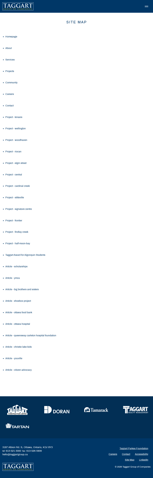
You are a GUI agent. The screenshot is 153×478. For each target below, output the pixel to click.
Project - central (13, 174)
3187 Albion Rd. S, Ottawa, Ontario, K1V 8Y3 (27, 447)
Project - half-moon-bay (17, 243)
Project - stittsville (14, 197)
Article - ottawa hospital (17, 324)
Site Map (129, 460)
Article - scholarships (16, 266)
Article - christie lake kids (18, 347)
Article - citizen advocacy (18, 370)
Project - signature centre (18, 209)
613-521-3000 (13, 450)
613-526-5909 (34, 450)
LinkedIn (143, 460)
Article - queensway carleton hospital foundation (30, 335)
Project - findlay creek (16, 232)
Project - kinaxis (13, 117)
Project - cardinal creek (17, 186)
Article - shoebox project (18, 301)
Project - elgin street (15, 163)
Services (10, 59)
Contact (9, 105)
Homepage (11, 36)
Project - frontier (13, 220)
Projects (9, 71)
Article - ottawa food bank (18, 312)
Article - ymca (12, 278)
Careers (9, 94)
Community (11, 82)
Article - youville (13, 358)
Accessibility (141, 454)
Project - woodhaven (16, 140)
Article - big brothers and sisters (22, 289)
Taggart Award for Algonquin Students (25, 255)
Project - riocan (13, 151)
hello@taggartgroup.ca (15, 454)
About (8, 48)
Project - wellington (15, 128)
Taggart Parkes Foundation (134, 448)
